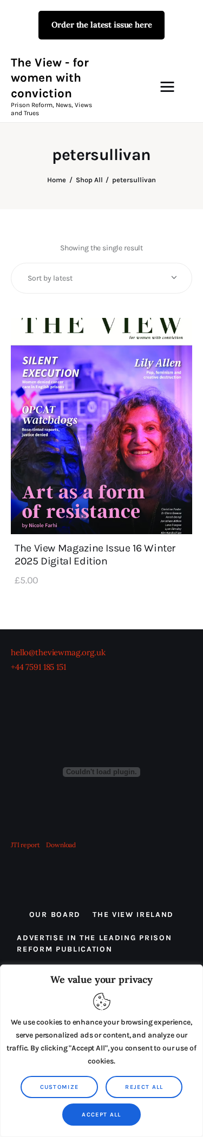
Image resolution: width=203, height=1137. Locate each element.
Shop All (89, 180)
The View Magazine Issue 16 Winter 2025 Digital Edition (95, 554)
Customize (59, 1087)
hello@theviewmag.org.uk (58, 652)
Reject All (144, 1087)
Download (61, 845)
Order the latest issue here (101, 24)
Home (56, 180)
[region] (101, 1051)
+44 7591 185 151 (38, 667)
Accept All (101, 1114)
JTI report (26, 845)
